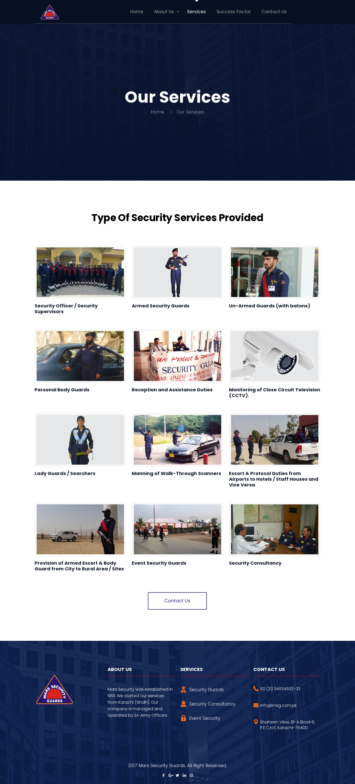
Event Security (204, 718)
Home (157, 112)
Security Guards (206, 690)
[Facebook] (163, 775)
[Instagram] (191, 775)
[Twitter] (177, 775)
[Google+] (170, 775)
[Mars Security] (49, 11)
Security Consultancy (212, 704)
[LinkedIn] (184, 775)
